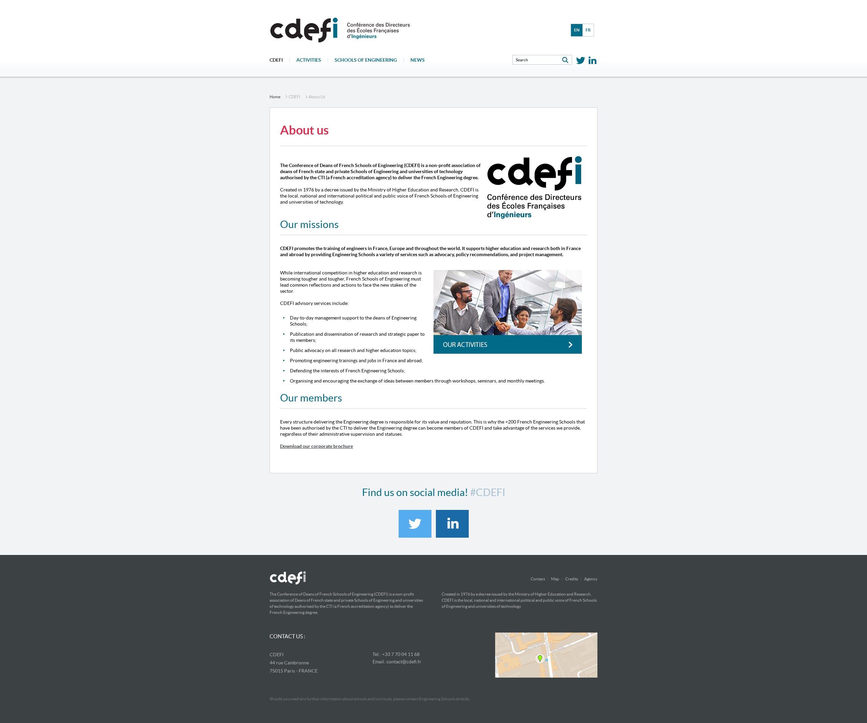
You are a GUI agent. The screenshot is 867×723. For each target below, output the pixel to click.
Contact (538, 579)
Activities (308, 60)
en (576, 30)
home (275, 97)
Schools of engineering (366, 60)
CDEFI (276, 60)
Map (555, 579)
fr (588, 30)
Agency (590, 579)
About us (317, 97)
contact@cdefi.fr (403, 661)
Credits (571, 579)
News (417, 60)
